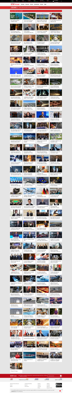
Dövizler (48, 385)
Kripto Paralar (58, 379)
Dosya (11, 385)
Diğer (45, 4)
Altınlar (48, 383)
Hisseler (36, 379)
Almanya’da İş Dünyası (14, 383)
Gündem (22, 4)
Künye (39, 387)
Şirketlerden (36, 4)
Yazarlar (39, 386)
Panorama (27, 386)
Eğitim (11, 386)
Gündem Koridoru (28, 383)
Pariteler (46, 379)
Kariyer (41, 4)
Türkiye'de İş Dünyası (23, 379)
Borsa (11, 379)
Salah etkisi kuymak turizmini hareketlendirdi (29, 7)
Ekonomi (27, 4)
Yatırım (31, 4)
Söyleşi (39, 383)
